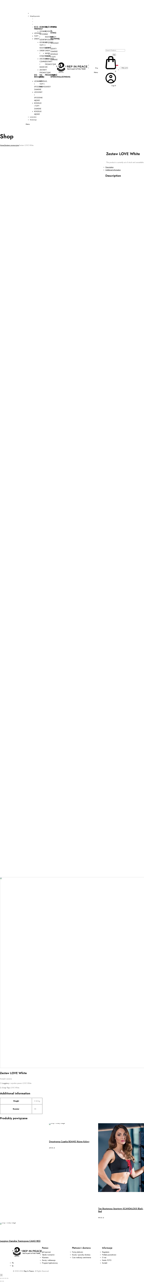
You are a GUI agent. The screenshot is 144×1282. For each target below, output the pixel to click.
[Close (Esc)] (1, 1278)
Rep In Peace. (29, 1271)
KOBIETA (43, 27)
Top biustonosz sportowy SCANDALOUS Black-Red (120, 1210)
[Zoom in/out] (7, 1278)
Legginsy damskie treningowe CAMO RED (20, 1241)
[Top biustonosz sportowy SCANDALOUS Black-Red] (121, 1157)
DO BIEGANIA (38, 76)
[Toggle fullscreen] (5, 1278)
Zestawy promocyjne (11, 145)
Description (109, 167)
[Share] (3, 1278)
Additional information (113, 170)
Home (2, 145)
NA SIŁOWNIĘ (55, 37)
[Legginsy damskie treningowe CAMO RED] (23, 1223)
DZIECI (53, 27)
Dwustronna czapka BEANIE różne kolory (69, 1141)
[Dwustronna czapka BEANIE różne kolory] (72, 1124)
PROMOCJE (50, 75)
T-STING (53, 32)
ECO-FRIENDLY (38, 28)
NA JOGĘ (42, 76)
